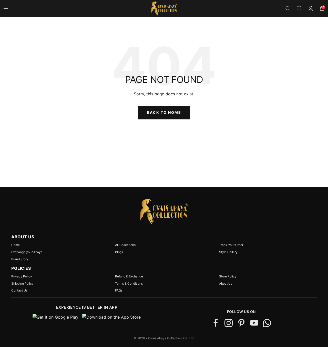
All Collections (125, 245)
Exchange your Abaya (27, 252)
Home (15, 245)
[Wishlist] (299, 8)
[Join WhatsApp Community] (267, 323)
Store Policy (228, 276)
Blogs (119, 252)
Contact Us (19, 290)
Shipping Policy (22, 283)
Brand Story (19, 259)
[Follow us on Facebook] (216, 323)
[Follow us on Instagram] (228, 323)
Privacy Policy (21, 276)
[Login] (311, 8)
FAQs (118, 290)
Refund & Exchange (129, 276)
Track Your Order (231, 245)
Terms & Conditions (129, 283)
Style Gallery (228, 252)
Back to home (164, 112)
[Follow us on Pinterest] (241, 323)
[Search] (287, 8)
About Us (225, 283)
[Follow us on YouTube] (254, 323)
